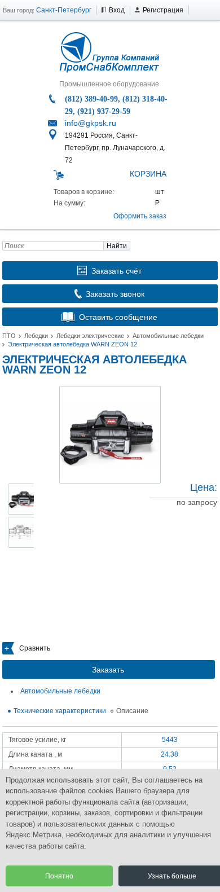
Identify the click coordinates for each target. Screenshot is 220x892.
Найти (117, 246)
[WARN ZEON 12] (110, 434)
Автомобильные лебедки (168, 335)
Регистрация (163, 10)
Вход (117, 10)
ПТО (9, 335)
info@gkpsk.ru (90, 123)
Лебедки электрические (90, 335)
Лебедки (36, 335)
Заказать (108, 669)
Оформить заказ (139, 216)
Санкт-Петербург (63, 10)
